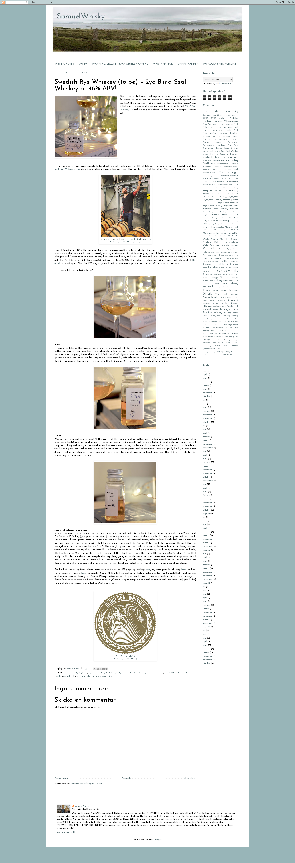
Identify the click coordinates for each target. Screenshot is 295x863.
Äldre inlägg (189, 778)
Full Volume (221, 194)
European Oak (210, 191)
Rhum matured (231, 261)
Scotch (224, 277)
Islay (205, 221)
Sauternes (207, 274)
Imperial (206, 218)
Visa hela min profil (66, 832)
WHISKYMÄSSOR (163, 64)
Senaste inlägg (62, 778)
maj (204, 404)
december (207, 415)
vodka (217, 346)
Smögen (234, 294)
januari (206, 385)
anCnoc (214, 133)
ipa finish (229, 218)
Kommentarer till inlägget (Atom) (86, 783)
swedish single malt (225, 309)
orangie (225, 245)
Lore (213, 227)
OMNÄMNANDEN (188, 64)
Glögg (224, 197)
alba (214, 124)
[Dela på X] (100, 668)
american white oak (212, 130)
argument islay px (211, 136)
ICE (236, 215)
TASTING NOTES (64, 64)
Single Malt (212, 293)
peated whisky (222, 249)
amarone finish (232, 124)
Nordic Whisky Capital (175, 673)
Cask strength (228, 172)
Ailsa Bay (207, 124)
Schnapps (214, 278)
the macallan (218, 328)
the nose (229, 328)
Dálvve (225, 185)
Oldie (205, 245)
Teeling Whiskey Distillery (227, 316)
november (207, 393)
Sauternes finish (220, 274)
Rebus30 (211, 261)
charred (216, 176)
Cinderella (216, 179)
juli (204, 400)
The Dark (222, 322)
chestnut (225, 176)
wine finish (227, 355)
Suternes (206, 303)
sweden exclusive (219, 306)
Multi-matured (210, 233)
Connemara (232, 182)
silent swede (232, 287)
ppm (205, 258)
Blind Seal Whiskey (137, 673)
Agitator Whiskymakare (67, 169)
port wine (233, 255)
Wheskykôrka (209, 349)
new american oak (155, 673)
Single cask (210, 290)
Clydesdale (218, 182)
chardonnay (207, 176)
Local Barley (232, 224)
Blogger (158, 840)
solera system (209, 300)
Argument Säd (209, 139)
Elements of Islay (230, 188)
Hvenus (231, 215)
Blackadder (208, 148)
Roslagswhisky (209, 264)
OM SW (83, 64)
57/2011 (213, 118)
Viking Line (233, 337)
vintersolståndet (218, 340)
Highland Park (231, 206)
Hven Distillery (219, 215)
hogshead (206, 215)
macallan (220, 227)
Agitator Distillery (96, 673)
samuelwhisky (69, 676)
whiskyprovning (209, 352)
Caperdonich (227, 169)
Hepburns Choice (210, 203)
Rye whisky (226, 267)
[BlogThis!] (97, 668)
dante (231, 185)
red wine (219, 261)
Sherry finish (220, 284)
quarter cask (229, 258)
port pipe (224, 255)
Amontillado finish (230, 130)
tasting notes (231, 313)
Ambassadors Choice (212, 127)
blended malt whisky (211, 151)
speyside (221, 300)
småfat (226, 294)
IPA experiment (217, 218)
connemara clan (209, 185)
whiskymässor (232, 349)
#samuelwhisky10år (211, 115)
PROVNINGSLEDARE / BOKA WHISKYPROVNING (120, 64)
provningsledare (215, 258)
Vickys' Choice (222, 337)
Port (205, 255)
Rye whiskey (214, 267)
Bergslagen (233, 142)
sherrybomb (219, 287)
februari (206, 382)
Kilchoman (213, 221)
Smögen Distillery (211, 297)
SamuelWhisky (82, 806)
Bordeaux (224, 154)
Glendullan (207, 197)
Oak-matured (232, 242)
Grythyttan (233, 197)
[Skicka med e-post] (94, 668)
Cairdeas (215, 169)
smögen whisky (226, 297)
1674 (232, 115)
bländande (214, 154)
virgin (229, 340)
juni (204, 371)
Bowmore (216, 161)
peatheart (234, 249)
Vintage (206, 340)
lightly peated (218, 224)
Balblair (235, 139)
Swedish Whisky (212, 312)
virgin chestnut (225, 343)
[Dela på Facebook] (103, 668)
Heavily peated (230, 200)
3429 (236, 115)
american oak (231, 127)
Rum (232, 264)
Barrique (207, 142)
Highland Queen (230, 212)
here (148, 569)
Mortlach (234, 230)
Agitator (83, 673)
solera (235, 297)
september (208, 448)
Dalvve (219, 185)
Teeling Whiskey (209, 316)
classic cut (226, 179)
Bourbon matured (226, 157)
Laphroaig (224, 221)
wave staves (100, 676)
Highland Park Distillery (215, 209)
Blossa (205, 154)
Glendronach (233, 194)
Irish (236, 218)
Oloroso (214, 245)
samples (206, 271)
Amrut (205, 133)
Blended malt (231, 148)
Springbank (233, 300)
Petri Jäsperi (233, 252)
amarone (221, 124)
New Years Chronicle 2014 (221, 236)
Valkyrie (211, 337)
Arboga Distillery (229, 133)
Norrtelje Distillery (212, 242)
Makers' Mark (231, 227)
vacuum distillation (85, 676)
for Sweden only (230, 191)
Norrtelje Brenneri (229, 239)
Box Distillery (231, 160)
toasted (228, 331)
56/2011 (205, 118)
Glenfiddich (216, 197)
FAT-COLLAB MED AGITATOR (220, 64)
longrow (206, 227)
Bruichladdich (209, 163)
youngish (217, 358)
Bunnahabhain (223, 163)
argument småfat (230, 136)
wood (211, 358)
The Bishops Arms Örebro (214, 319)
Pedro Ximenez (209, 252)
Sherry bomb (222, 280)
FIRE (219, 191)
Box (223, 160)
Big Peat (233, 145)
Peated (208, 248)
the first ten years (215, 325)
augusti (206, 514)
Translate (226, 84)
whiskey (110, 676)
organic (234, 245)
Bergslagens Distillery (214, 145)
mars (205, 378)
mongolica (225, 230)
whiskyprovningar (224, 352)
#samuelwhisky (71, 673)
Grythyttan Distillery (212, 200)
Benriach (219, 142)
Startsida (126, 778)
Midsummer (207, 230)
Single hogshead (229, 290)
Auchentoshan (224, 139)
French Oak (208, 194)
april (205, 374)
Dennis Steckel (216, 188)
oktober (206, 396)
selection (212, 281)
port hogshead (214, 255)
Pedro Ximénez (221, 252)
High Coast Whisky (212, 206)
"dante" (206, 112)
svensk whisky (220, 303)
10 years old (225, 115)
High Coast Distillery (228, 203)
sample (235, 267)
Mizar (216, 230)
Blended (218, 148)
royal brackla (222, 264)
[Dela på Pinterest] (106, 668)
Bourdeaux (207, 161)
